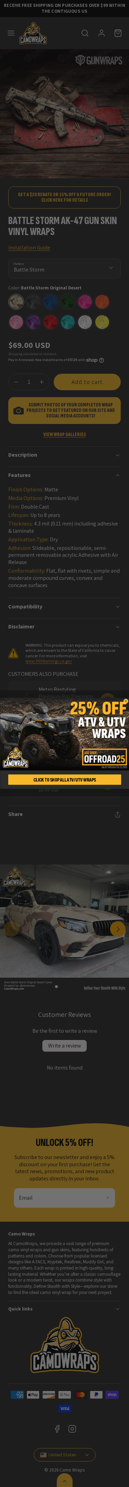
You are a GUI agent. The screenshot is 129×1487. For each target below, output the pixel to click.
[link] (64, 734)
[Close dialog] (126, 701)
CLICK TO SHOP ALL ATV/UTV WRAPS (64, 779)
